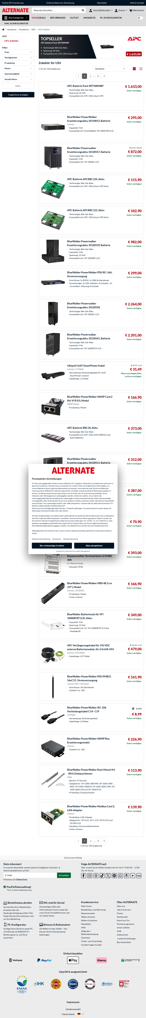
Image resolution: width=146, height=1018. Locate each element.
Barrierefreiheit (124, 942)
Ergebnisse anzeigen (18, 94)
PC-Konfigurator (111, 17)
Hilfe (132, 3)
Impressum (73, 1002)
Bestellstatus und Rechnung (93, 910)
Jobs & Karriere (124, 910)
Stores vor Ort (123, 920)
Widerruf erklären (89, 920)
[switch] (140, 18)
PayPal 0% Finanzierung (12, 3)
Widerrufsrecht (88, 917)
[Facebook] (83, 875)
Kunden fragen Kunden (91, 945)
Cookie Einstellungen (126, 938)
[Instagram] (89, 875)
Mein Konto (86, 906)
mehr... (18, 85)
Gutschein (85, 937)
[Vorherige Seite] (78, 76)
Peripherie (24, 29)
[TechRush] (126, 875)
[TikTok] (102, 875)
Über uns (121, 906)
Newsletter (102, 3)
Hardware (11, 29)
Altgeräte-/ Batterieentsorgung (89, 932)
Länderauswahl (73, 1009)
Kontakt (140, 3)
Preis (7, 52)
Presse (120, 913)
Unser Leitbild (123, 927)
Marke (7, 68)
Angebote (89, 17)
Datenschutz (21, 879)
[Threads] (95, 875)
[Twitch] (138, 875)
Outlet (74, 17)
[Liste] (134, 69)
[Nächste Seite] (104, 76)
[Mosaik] (141, 69)
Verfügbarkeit (11, 57)
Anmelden (64, 875)
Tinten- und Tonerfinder (91, 941)
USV (33, 29)
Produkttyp (10, 63)
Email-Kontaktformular (55, 912)
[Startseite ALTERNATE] (15, 10)
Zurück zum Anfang (73, 857)
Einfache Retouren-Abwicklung (60, 3)
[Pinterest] (114, 875)
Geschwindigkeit (12, 74)
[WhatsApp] (120, 875)
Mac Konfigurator (16, 23)
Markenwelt (122, 917)
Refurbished (57, 17)
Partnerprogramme (125, 924)
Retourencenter (88, 913)
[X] (108, 875)
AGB (119, 931)
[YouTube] (132, 875)
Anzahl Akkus (11, 79)
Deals (39, 17)
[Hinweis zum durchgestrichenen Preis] (133, 709)
